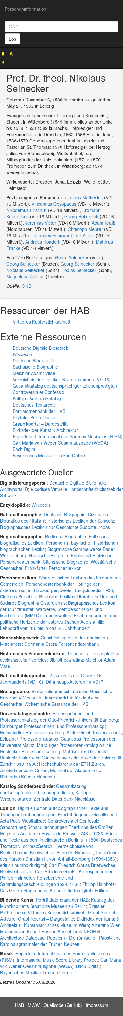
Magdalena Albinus (25, 276)
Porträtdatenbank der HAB (39, 411)
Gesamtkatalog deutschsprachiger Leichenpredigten (65, 386)
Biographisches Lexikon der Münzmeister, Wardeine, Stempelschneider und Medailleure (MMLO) (57, 609)
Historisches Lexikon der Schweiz (80, 520)
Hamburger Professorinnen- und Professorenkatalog (52, 726)
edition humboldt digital (23, 865)
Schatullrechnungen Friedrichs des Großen (70, 827)
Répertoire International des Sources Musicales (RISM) (68, 436)
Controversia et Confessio (38, 392)
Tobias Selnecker (79, 270)
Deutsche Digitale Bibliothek (40, 348)
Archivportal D (14, 489)
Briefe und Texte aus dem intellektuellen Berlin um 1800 (58, 836)
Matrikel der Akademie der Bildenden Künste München (51, 773)
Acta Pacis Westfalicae (22, 821)
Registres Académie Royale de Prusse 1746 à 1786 (51, 833)
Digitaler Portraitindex (34, 417)
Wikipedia (22, 354)
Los (12, 39)
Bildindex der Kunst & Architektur (45, 430)
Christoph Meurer (85, 229)
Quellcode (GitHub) (63, 1005)
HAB (19, 1005)
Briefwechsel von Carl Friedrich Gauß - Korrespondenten (57, 871)
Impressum (97, 1005)
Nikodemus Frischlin (26, 210)
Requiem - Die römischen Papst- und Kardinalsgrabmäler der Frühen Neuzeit (60, 940)
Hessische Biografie (48, 555)
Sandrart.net (12, 827)
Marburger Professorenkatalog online (74, 745)
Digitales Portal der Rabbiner (28, 596)
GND (27, 286)
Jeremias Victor (40, 223)
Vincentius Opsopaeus (54, 204)
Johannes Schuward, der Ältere (63, 235)
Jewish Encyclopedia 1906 (86, 590)
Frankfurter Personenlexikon (53, 568)
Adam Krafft (103, 223)
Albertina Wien (105, 925)
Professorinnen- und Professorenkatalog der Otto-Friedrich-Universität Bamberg (59, 716)
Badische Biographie (65, 536)
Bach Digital (24, 449)
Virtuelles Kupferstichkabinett (41, 321)
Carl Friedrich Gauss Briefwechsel (82, 865)
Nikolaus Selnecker (25, 270)
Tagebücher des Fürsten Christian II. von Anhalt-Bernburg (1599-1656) (59, 855)
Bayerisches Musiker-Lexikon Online (49, 455)
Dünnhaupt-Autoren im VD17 (74, 682)
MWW (34, 1005)
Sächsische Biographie (35, 367)
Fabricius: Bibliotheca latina (55, 659)
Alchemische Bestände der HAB (56, 704)
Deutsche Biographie (33, 360)
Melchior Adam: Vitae (34, 373)
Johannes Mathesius (82, 197)
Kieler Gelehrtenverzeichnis (94, 732)
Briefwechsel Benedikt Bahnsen (61, 852)
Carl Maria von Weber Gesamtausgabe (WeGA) (60, 442)
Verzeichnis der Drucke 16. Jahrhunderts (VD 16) (62, 379)
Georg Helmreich (81, 216)
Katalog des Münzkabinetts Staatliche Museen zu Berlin (57, 903)
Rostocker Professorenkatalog (30, 751)
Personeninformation (25, 9)
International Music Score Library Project (57, 960)
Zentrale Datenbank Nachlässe (65, 798)
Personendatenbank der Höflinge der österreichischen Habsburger (50, 587)
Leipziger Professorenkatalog (29, 738)
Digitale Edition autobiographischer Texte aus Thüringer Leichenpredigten (54, 811)
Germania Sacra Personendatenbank (61, 644)
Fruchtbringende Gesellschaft (87, 814)
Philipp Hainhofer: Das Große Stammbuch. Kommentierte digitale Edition (59, 887)
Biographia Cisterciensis (42, 603)
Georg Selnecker (72, 257)
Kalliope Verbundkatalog (37, 398)
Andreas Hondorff (42, 242)
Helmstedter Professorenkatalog (32, 732)
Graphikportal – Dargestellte (41, 423)
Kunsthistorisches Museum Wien (56, 925)
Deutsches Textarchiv (34, 405)
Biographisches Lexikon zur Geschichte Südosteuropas (55, 527)
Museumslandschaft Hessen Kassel (35, 931)
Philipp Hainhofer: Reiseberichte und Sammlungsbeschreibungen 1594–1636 (40, 880)
